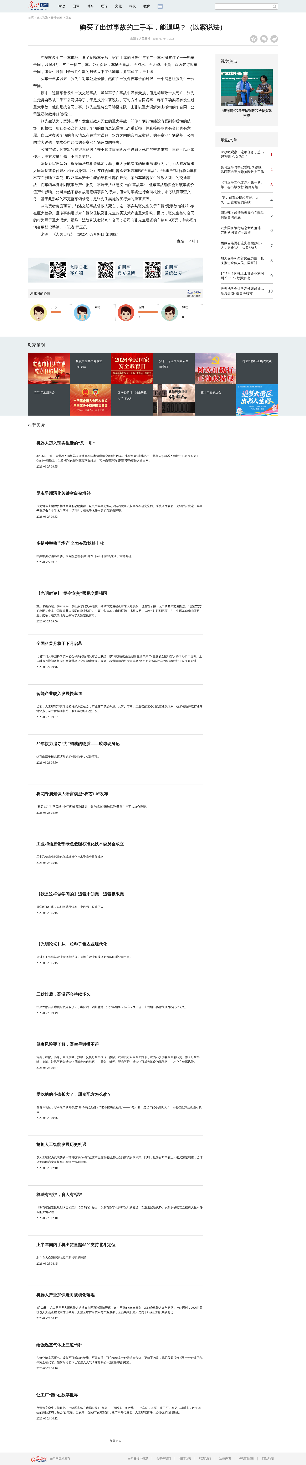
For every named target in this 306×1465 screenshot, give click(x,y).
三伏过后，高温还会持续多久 (63, 994)
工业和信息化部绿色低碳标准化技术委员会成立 (80, 844)
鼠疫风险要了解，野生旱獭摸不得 (67, 1044)
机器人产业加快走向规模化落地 (65, 1294)
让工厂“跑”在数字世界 (57, 1395)
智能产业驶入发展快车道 (59, 693)
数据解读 (243, 278)
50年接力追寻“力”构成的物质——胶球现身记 (78, 743)
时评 (90, 6)
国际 (76, 6)
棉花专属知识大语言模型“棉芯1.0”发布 (72, 793)
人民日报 (145, 38)
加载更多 (115, 1441)
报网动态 (185, 1458)
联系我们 (205, 1458)
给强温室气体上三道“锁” (59, 1345)
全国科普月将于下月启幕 (59, 643)
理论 (104, 6)
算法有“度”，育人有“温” (59, 1194)
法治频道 (42, 17)
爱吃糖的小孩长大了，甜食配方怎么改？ (73, 1094)
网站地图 (268, 1458)
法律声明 (225, 1458)
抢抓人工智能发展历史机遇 (61, 1144)
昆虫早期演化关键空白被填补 (63, 493)
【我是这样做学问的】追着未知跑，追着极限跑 (80, 894)
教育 (146, 6)
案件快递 (56, 17)
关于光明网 (163, 1458)
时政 (61, 6)
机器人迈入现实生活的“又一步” (65, 443)
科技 (132, 6)
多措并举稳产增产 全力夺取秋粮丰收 (70, 543)
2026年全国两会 (44, 392)
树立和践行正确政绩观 (257, 361)
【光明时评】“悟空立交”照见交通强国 (71, 593)
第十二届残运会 (211, 392)
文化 (118, 6)
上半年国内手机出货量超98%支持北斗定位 (76, 1244)
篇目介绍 (251, 187)
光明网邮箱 (246, 1458)
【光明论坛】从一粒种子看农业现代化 (71, 944)
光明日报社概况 (138, 1458)
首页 (31, 17)
